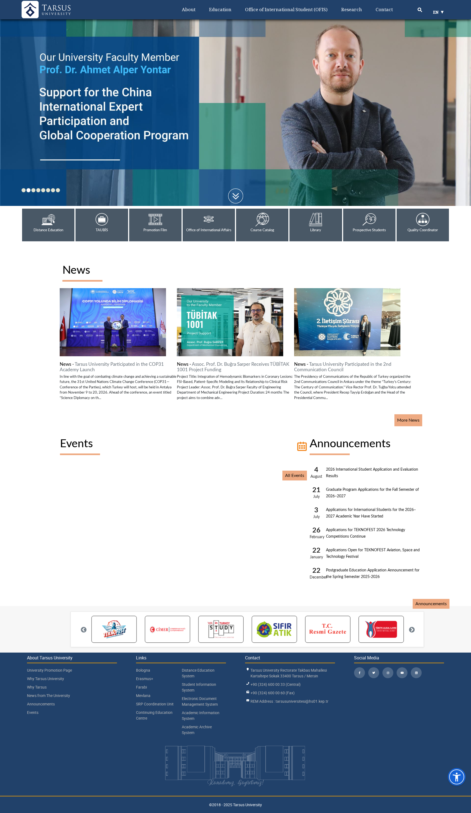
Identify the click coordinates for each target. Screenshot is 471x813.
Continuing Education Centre (154, 715)
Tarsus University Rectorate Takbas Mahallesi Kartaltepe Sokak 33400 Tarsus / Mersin (288, 673)
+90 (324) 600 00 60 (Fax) (272, 692)
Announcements (350, 443)
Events (76, 443)
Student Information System (199, 687)
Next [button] (411, 629)
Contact (384, 9)
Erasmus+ (144, 678)
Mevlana (143, 695)
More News (408, 420)
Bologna (143, 670)
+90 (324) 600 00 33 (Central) (275, 684)
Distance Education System (198, 673)
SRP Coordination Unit (155, 704)
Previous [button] (83, 629)
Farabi (141, 687)
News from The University (48, 695)
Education (220, 9)
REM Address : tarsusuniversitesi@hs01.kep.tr (289, 701)
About (188, 9)
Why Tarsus (37, 687)
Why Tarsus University (45, 678)
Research (351, 9)
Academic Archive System (197, 729)
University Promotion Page (49, 670)
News (76, 270)
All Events (294, 475)
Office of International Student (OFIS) (286, 9)
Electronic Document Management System (200, 701)
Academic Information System (200, 715)
